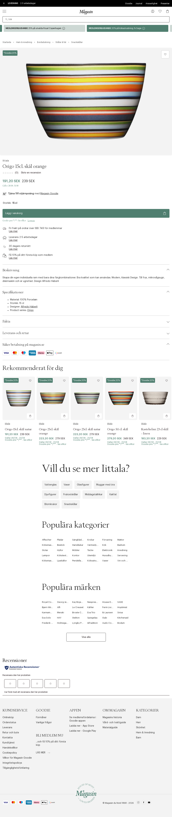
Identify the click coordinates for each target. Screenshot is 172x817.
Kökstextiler (63, 555)
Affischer (46, 540)
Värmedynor (93, 545)
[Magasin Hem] (86, 11)
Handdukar (77, 545)
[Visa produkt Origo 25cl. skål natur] (87, 398)
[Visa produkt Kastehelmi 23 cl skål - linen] (155, 398)
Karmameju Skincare (52, 612)
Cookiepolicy (10, 753)
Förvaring (107, 540)
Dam (138, 717)
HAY (59, 618)
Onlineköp (8, 717)
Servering (122, 555)
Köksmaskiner (49, 545)
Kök (104, 545)
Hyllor (60, 550)
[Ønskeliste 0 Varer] (160, 11)
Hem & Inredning (145, 732)
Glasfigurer (83, 485)
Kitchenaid (122, 618)
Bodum (121, 623)
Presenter (165, 4)
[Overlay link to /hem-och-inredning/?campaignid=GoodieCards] (127, 28)
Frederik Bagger (50, 623)
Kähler (90, 607)
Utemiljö (91, 555)
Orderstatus (9, 722)
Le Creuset (77, 607)
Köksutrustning (95, 561)
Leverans (7, 727)
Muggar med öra (105, 485)
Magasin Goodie (49, 193)
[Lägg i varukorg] (30, 416)
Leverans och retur (16, 333)
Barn (138, 738)
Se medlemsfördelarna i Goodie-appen (82, 719)
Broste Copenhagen (82, 612)
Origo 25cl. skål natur (86, 429)
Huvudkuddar (109, 555)
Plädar (60, 540)
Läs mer (41, 752)
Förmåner (41, 717)
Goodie (128, 4)
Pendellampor (79, 561)
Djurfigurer (50, 494)
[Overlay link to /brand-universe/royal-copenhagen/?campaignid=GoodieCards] (44, 28)
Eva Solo (46, 618)
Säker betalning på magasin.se (23, 344)
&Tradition (92, 623)
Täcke (90, 550)
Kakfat (113, 494)
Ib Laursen (107, 612)
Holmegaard (63, 623)
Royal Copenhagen (52, 602)
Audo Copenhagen (112, 623)
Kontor (75, 555)
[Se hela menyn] (4, 11)
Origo (30, 310)
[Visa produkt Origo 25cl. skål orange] (53, 398)
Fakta (6, 321)
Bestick (61, 545)
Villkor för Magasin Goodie (17, 758)
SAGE (120, 602)
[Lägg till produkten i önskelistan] (165, 54)
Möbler (76, 550)
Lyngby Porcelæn (81, 623)
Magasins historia (112, 717)
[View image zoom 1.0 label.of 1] (86, 101)
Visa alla (86, 637)
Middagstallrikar (93, 494)
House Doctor (109, 602)
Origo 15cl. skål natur (18, 429)
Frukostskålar (70, 494)
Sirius (120, 612)
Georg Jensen (64, 602)
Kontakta (8, 738)
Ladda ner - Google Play (82, 731)
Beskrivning (11, 270)
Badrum (121, 545)
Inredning (122, 550)
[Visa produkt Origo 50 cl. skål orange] (121, 398)
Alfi (58, 607)
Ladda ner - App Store (81, 726)
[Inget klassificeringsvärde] (9, 172)
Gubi (104, 618)
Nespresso (93, 602)
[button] (153, 11)
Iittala (6, 161)
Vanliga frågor (44, 722)
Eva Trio (91, 612)
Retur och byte (11, 732)
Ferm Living (108, 607)
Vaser (67, 485)
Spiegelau (92, 618)
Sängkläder (78, 540)
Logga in (31, 221)
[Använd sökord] (7, 19)
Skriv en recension (31, 173)
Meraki (60, 612)
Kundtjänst (9, 743)
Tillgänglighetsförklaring (16, 768)
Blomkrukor (51, 504)
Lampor (46, 555)
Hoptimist (122, 607)
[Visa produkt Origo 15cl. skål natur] (19, 398)
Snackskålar (70, 504)
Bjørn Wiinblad (49, 607)
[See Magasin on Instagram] (138, 803)
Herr (138, 722)
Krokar (90, 540)
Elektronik (107, 550)
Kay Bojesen (78, 602)
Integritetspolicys (12, 763)
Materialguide (110, 727)
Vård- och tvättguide (114, 722)
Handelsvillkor (10, 748)
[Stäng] (139, 444)
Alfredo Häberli (29, 307)
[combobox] (86, 19)
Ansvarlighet (151, 4)
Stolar (45, 550)
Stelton (76, 618)
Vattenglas (51, 485)
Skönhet (140, 727)
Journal (139, 4)
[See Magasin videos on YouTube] (149, 803)
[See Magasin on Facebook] (143, 803)
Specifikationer (13, 292)
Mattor (120, 540)
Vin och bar (123, 561)
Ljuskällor (62, 561)
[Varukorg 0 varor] (167, 11)
